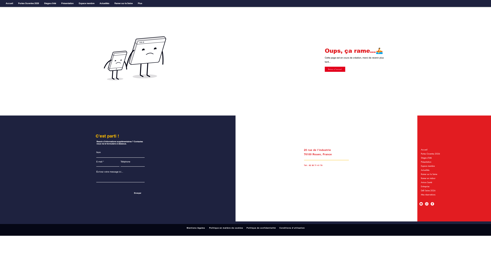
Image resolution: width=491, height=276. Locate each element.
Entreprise (425, 186)
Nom (98, 152)
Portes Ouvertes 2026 (427, 153)
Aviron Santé (426, 182)
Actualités (425, 170)
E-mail (99, 162)
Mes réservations (427, 194)
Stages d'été (426, 158)
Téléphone (125, 162)
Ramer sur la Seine (427, 174)
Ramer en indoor (427, 178)
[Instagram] (426, 204)
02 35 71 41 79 (315, 165)
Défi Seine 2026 (427, 190)
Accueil (424, 149)
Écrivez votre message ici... (109, 172)
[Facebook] (432, 204)
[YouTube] (421, 204)
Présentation (426, 162)
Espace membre (427, 166)
